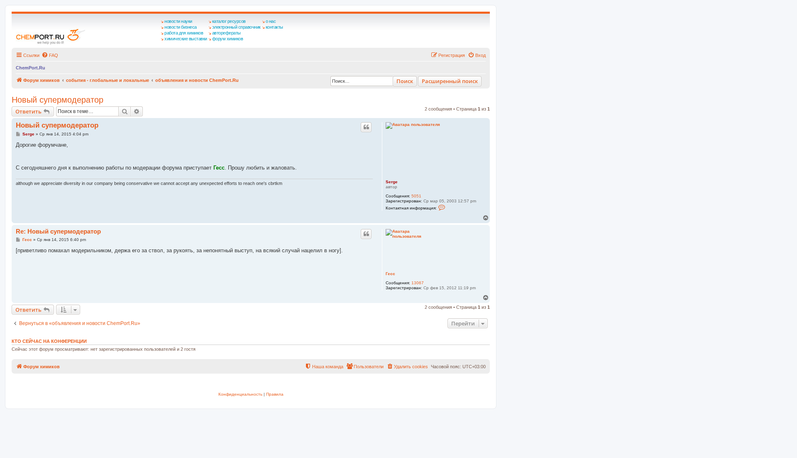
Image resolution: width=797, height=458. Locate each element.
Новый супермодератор (57, 99)
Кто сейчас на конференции (49, 341)
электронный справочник (236, 27)
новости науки (178, 21)
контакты (274, 27)
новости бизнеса (180, 27)
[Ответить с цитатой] (366, 127)
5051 (416, 196)
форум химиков (227, 38)
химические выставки (185, 38)
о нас (271, 21)
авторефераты (226, 32)
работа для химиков (183, 32)
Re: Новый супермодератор (58, 231)
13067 (417, 283)
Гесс (390, 273)
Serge (392, 182)
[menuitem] (50, 55)
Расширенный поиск (450, 81)
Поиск (404, 81)
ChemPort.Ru (30, 67)
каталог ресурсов (229, 21)
